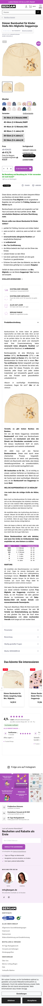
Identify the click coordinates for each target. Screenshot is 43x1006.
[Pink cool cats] (24, 104)
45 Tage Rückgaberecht (10, 946)
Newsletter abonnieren (14, 847)
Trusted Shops (9, 741)
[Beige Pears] (29, 109)
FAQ (3, 967)
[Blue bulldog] (14, 104)
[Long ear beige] (19, 104)
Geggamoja (24, 272)
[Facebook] (4, 897)
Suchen (38, 12)
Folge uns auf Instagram (23, 767)
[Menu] (40, 6)
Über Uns (5, 961)
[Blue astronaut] (4, 104)
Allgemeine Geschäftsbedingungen (14, 928)
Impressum (6, 931)
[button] (13, 703)
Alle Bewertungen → (12, 728)
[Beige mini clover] (9, 109)
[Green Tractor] (34, 104)
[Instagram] (9, 897)
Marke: (7, 36)
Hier (31, 272)
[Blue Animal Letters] (24, 109)
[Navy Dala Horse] (4, 109)
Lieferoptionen (28, 159)
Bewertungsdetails (27, 30)
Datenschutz (6, 934)
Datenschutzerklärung (19, 851)
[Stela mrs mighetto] (29, 104)
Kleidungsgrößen (8, 952)
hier (25, 989)
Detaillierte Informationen (11, 279)
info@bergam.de (9, 890)
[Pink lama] (9, 104)
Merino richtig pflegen (9, 964)
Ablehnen (11, 1001)
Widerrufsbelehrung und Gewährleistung (16, 937)
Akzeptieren (32, 1001)
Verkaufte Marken (8, 970)
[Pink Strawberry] (19, 109)
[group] (14, 688)
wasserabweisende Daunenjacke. (17, 602)
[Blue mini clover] (14, 109)
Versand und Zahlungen (10, 949)
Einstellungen (21, 994)
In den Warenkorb (21, 168)
